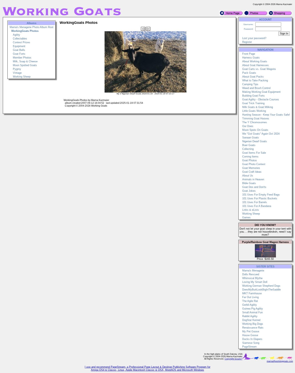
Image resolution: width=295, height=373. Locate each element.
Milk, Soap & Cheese (25, 61)
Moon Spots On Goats (255, 129)
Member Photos (22, 57)
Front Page (248, 53)
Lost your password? (254, 38)
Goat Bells (19, 49)
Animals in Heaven (253, 179)
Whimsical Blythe (252, 278)
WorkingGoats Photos (25, 30)
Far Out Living (250, 297)
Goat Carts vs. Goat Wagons (259, 69)
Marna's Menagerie (253, 270)
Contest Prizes (21, 42)
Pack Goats (249, 72)
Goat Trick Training (253, 103)
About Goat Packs (253, 76)
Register (247, 41)
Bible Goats (249, 183)
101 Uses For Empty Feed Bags (261, 194)
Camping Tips (250, 84)
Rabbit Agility (249, 316)
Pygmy (17, 69)
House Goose (250, 335)
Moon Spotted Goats (25, 65)
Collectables (20, 38)
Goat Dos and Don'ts (254, 187)
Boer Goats (248, 145)
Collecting (248, 148)
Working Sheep (22, 76)
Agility (16, 34)
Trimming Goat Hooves (255, 118)
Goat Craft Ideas (251, 171)
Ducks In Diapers (252, 339)
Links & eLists (250, 209)
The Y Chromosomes (254, 122)
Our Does (247, 126)
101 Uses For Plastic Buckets (259, 198)
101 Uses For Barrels (254, 202)
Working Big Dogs (252, 323)
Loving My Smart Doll (254, 281)
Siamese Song (250, 342)
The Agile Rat (250, 300)
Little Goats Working (254, 110)
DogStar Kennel (251, 320)
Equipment (19, 46)
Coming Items (250, 156)
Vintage (17, 72)
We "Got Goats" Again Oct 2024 (261, 133)
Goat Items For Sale (254, 152)
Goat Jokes (249, 190)
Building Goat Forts (253, 95)
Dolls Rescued (250, 274)
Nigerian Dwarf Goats (254, 141)
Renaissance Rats (252, 327)
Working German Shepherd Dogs (261, 285)
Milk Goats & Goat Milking (257, 107)
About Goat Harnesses (255, 65)
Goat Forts (19, 53)
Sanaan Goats (250, 137)
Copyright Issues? (233, 359)
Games (246, 217)
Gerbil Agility (249, 304)
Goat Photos (249, 160)
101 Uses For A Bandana (256, 206)
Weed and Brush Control (256, 88)
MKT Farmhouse (252, 293)
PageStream (249, 346)
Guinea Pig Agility (252, 308)
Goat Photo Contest (253, 164)
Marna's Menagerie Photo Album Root (31, 27)
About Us (247, 175)
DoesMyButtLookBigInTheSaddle (261, 289)
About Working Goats (254, 61)
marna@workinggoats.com (280, 361)
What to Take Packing (255, 80)
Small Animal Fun (252, 312)
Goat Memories (251, 167)
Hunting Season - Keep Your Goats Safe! (266, 114)
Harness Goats (251, 57)
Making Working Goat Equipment (261, 91)
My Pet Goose (250, 331)
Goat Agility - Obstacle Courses (260, 99)
